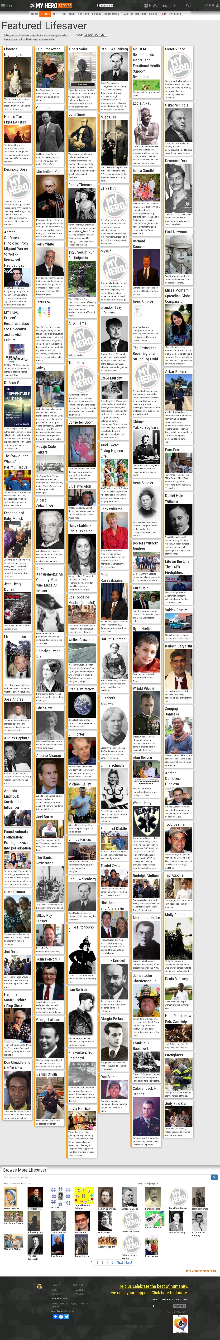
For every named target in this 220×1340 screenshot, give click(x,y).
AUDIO (72, 14)
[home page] (46, 5)
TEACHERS (127, 14)
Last (129, 1262)
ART (55, 14)
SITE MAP (78, 1294)
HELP (55, 1290)
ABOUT (34, 14)
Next (120, 1262)
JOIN (163, 14)
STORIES (45, 14)
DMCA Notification (59, 1299)
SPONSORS (175, 14)
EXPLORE (154, 14)
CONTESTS (84, 14)
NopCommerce (67, 1311)
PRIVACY (57, 1294)
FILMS (63, 14)
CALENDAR (141, 14)
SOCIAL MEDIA (111, 14)
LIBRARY (96, 14)
